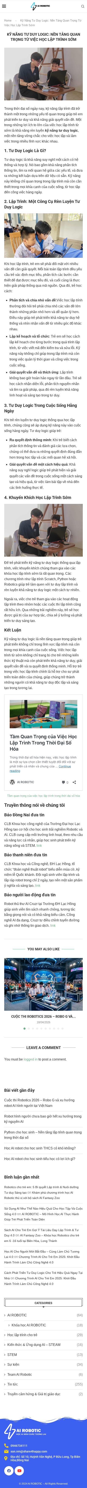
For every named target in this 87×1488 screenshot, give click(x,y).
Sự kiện (45, 1364)
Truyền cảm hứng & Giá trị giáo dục (45, 1394)
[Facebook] (9, 1470)
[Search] (83, 6)
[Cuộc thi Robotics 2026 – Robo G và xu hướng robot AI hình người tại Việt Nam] (43, 984)
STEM (45, 1355)
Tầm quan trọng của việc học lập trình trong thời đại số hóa (43, 795)
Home (7, 20)
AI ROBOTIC (45, 1315)
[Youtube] (19, 1470)
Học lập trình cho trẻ (45, 1335)
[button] (7, 993)
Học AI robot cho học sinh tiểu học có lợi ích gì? (39, 1159)
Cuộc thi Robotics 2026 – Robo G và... (43, 1017)
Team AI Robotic (45, 1374)
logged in (31, 1059)
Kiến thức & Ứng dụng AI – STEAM (45, 1345)
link (39, 845)
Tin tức (45, 1384)
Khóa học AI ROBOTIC (47, 1325)
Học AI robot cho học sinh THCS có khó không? (40, 1148)
